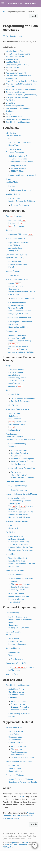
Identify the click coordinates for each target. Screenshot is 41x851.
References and (17, 220)
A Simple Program (15, 731)
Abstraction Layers (15, 248)
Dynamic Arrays (14, 509)
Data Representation (16, 424)
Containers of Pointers (15, 775)
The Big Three (11, 532)
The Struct (18, 749)
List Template (13, 566)
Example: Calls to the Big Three (20, 547)
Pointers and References (21, 190)
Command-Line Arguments (16, 255)
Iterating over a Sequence (18, 628)
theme (25, 843)
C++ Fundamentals (13, 136)
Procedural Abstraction (15, 152)
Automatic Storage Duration (19, 501)
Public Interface (14, 419)
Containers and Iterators (15, 482)
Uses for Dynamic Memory (19, 517)
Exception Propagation (20, 707)
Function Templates (19, 450)
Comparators (13, 625)
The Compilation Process (18, 159)
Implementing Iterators (15, 570)
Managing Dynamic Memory (17, 521)
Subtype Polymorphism (17, 338)
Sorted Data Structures (15, 437)
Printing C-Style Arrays (20, 401)
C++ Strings (13, 405)
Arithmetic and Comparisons (19, 142)
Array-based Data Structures (17, 409)
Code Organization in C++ (18, 156)
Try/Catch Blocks (18, 704)
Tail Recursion (13, 639)
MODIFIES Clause (18, 168)
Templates (12, 446)
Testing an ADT (14, 251)
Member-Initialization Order (19, 311)
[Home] (4, 12)
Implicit (14, 283)
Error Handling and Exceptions (18, 685)
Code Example (14, 416)
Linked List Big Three (16, 561)
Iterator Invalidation (16, 599)
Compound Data (15, 737)
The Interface (21, 667)
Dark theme (22, 845)
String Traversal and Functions (23, 398)
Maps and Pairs (12, 674)
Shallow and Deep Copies (18, 542)
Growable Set (13, 528)
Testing (8, 179)
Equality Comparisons (20, 587)
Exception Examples (19, 710)
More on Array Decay (17, 378)
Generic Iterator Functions (18, 596)
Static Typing (13, 734)
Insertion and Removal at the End (21, 564)
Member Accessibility (17, 286)
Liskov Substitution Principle (22, 478)
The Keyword (14, 216)
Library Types (13, 145)
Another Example (18, 464)
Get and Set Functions (17, 303)
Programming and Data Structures (22, 3)
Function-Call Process (20, 205)
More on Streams (12, 271)
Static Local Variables (16, 498)
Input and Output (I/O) (15, 257)
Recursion (10, 635)
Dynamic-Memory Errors (18, 515)
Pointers (11, 186)
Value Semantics (15, 740)
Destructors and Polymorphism (20, 550)
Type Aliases (16, 472)
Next (33, 16)
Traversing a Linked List (17, 558)
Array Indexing (14, 375)
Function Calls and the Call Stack (21, 201)
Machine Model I (12, 182)
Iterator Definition (15, 574)
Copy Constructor (15, 536)
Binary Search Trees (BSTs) (16, 663)
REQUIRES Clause (18, 166)
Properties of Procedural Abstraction (23, 175)
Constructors (13, 289)
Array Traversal (14, 383)
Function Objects (12, 613)
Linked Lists (10, 554)
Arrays (8, 365)
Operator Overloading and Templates (20, 439)
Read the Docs (11, 845)
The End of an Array (16, 380)
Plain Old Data (14, 245)
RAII (10, 525)
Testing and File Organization (22, 757)
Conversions (16, 226)
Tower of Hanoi (14, 768)
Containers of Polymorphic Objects (22, 782)
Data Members (18, 421)
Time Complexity (12, 434)
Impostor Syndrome (13, 632)
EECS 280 (20, 797)
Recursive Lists (14, 652)
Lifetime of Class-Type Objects (20, 512)
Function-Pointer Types (17, 617)
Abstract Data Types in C (16, 238)
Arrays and (15, 386)
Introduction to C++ (14, 727)
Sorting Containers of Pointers (20, 779)
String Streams (14, 275)
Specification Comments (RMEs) (21, 162)
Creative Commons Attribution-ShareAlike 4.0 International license (18, 815)
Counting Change (15, 771)
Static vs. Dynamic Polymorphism (21, 468)
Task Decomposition (19, 752)
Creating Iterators (18, 590)
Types (8, 138)
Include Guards (17, 456)
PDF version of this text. (12, 36)
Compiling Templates (19, 453)
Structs (9, 230)
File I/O (11, 267)
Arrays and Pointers (16, 370)
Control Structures (13, 149)
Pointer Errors (14, 198)
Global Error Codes (16, 689)
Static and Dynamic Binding (19, 341)
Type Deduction (14, 602)
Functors (11, 622)
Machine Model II (13, 194)
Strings (8, 390)
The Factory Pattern (19, 475)
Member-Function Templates (22, 459)
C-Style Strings (14, 394)
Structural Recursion (14, 648)
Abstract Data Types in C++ (17, 279)
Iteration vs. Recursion (17, 644)
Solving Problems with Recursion (19, 762)
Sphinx (14, 843)
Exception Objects (18, 701)
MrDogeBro (7, 847)
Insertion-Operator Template (22, 461)
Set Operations (14, 413)
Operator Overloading (17, 444)
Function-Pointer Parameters (20, 620)
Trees (10, 655)
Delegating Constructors (18, 313)
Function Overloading (17, 335)
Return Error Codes (16, 695)
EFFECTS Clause (17, 171)
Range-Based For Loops (17, 486)
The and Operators (21, 506)
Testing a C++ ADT (15, 308)
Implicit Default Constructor (22, 298)
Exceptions (12, 697)
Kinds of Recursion (15, 641)
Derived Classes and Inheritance (18, 318)
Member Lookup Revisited (18, 346)
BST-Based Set (14, 670)
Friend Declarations (16, 594)
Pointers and (16, 223)
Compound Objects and (20, 234)
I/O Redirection (14, 262)
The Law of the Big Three (18, 544)
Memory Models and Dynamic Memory (21, 494)
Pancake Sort (13, 766)
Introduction (11, 133)
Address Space (14, 503)
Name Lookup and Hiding (18, 327)
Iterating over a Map (19, 490)
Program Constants (19, 746)
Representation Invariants (18, 242)
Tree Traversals (17, 659)
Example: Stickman (15, 742)
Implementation (14, 430)
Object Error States (16, 692)
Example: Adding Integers (18, 264)
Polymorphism (11, 331)
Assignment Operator (17, 539)
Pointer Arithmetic (15, 372)
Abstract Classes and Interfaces (21, 352)
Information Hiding (16, 305)
